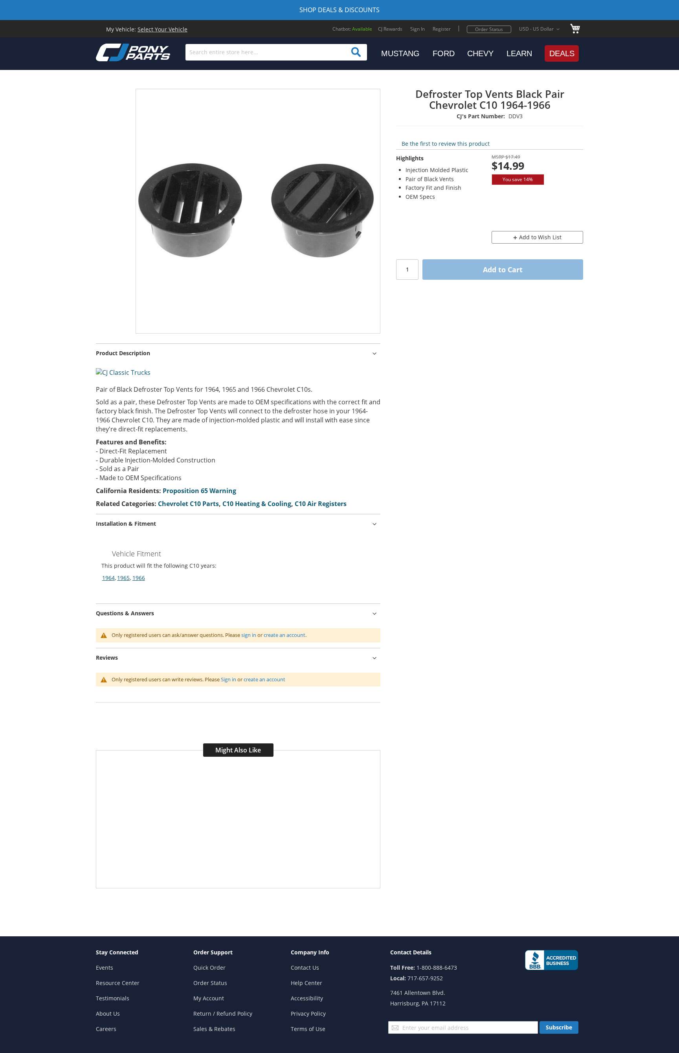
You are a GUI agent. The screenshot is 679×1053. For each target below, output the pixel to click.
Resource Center (117, 983)
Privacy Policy (308, 1013)
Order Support (213, 952)
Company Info (310, 952)
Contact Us (305, 967)
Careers (106, 1029)
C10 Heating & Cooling (256, 503)
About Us (108, 1013)
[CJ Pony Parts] (115, 51)
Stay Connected (117, 952)
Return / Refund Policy (222, 1013)
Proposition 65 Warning (199, 490)
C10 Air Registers (321, 503)
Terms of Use (308, 1029)
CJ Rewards (390, 29)
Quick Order (209, 967)
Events (104, 967)
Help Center (306, 983)
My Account (208, 998)
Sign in (228, 679)
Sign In (417, 29)
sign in (248, 634)
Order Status (489, 29)
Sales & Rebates (214, 1029)
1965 (123, 578)
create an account (284, 634)
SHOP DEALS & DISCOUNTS (339, 10)
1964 (108, 578)
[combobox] (276, 52)
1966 (138, 578)
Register (442, 29)
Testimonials (112, 998)
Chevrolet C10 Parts (188, 503)
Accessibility (307, 998)
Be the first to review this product (446, 143)
